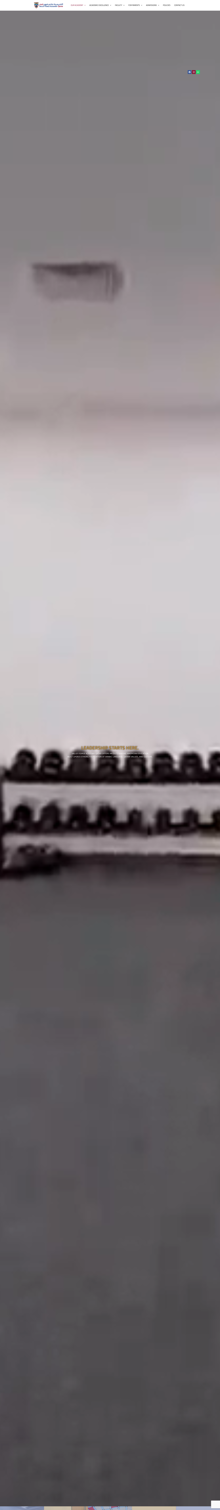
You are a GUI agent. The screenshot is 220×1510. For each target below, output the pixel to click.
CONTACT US (179, 5)
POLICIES (166, 5)
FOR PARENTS (134, 5)
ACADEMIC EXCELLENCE (99, 5)
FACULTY (118, 5)
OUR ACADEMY (77, 5)
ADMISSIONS (151, 5)
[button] (84, 5)
